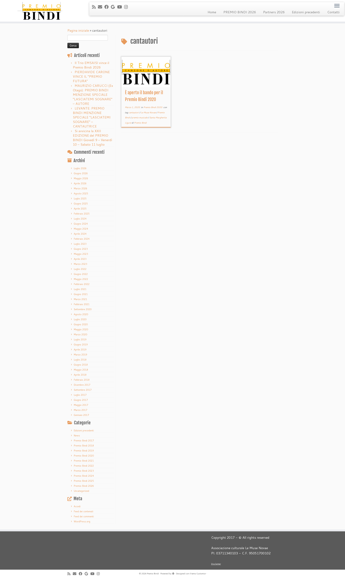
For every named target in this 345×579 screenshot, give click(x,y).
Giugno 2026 (81, 173)
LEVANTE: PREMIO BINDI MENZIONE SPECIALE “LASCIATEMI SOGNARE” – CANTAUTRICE (92, 117)
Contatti (333, 12)
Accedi (77, 506)
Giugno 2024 (81, 223)
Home (212, 12)
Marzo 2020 (80, 334)
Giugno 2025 (81, 203)
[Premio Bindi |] (40, 11)
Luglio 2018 (80, 359)
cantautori (134, 112)
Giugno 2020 (81, 324)
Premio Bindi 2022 (84, 465)
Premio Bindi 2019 (84, 450)
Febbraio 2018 (81, 379)
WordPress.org (82, 521)
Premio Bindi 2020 (84, 455)
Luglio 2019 (80, 339)
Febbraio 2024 (81, 238)
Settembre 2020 (82, 309)
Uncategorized (81, 491)
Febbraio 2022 (81, 284)
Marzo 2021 (80, 299)
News (77, 435)
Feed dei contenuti (83, 511)
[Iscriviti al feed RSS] (95, 7)
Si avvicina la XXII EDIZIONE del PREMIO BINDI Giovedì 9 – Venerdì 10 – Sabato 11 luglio (92, 138)
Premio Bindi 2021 (84, 460)
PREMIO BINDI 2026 (239, 12)
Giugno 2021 (81, 294)
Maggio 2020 (81, 329)
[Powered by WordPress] (173, 573)
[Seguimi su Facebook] (107, 7)
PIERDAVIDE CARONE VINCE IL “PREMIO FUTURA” (91, 76)
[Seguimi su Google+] (114, 7)
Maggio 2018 (81, 369)
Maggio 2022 (81, 279)
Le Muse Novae (148, 112)
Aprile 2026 (80, 183)
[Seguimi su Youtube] (120, 7)
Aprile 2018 (80, 374)
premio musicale (140, 117)
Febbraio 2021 (81, 304)
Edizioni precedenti (306, 12)
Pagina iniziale (78, 30)
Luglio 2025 (80, 198)
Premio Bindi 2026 (84, 485)
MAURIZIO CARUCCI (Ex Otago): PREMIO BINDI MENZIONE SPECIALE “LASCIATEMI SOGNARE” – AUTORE (93, 94)
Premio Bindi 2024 (84, 475)
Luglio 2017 (80, 394)
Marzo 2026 (80, 188)
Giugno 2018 (81, 364)
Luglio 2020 (80, 319)
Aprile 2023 (80, 259)
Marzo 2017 (80, 410)
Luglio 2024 (80, 218)
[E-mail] (101, 7)
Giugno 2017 (81, 400)
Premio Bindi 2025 (84, 480)
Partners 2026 (274, 12)
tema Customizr (198, 573)
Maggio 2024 (81, 228)
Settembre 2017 (82, 389)
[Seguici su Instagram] (127, 7)
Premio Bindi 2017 (84, 440)
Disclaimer (216, 563)
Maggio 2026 (81, 178)
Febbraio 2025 (81, 213)
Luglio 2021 (80, 289)
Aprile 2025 (80, 208)
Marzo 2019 (80, 354)
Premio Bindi (140, 122)
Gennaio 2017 (81, 415)
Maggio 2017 (81, 405)
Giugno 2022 (81, 274)
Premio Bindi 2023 (84, 470)
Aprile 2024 (80, 233)
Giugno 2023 (81, 248)
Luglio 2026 (80, 168)
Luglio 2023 (80, 243)
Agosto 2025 (81, 193)
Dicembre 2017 (82, 384)
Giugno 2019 (81, 344)
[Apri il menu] (337, 6)
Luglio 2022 (80, 269)
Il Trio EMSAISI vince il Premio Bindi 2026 (91, 65)
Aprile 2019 (80, 349)
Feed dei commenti (84, 516)
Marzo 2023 (80, 264)
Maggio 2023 (81, 254)
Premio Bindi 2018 (84, 445)
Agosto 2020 (81, 314)
